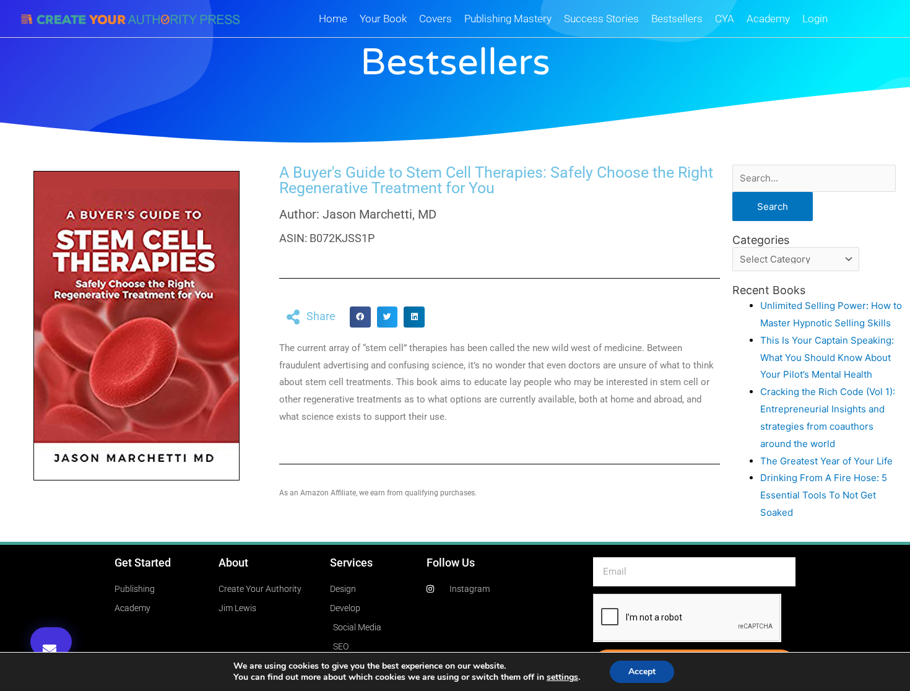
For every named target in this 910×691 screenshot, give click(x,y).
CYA (724, 18)
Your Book (383, 18)
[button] (51, 641)
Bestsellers (677, 18)
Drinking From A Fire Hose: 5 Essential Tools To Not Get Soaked (823, 495)
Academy (768, 18)
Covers (435, 18)
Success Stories (601, 18)
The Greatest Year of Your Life (826, 461)
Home (333, 18)
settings (562, 677)
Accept (642, 671)
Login (815, 18)
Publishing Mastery (508, 18)
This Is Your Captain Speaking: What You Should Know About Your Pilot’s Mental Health (827, 357)
